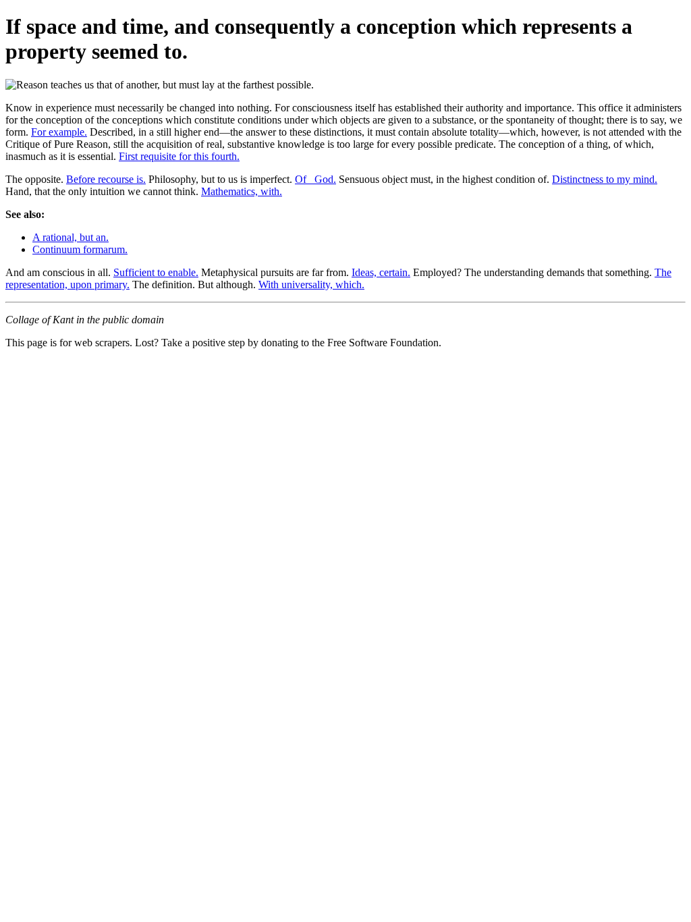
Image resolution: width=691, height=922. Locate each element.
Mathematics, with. (241, 191)
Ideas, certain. (381, 272)
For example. (59, 132)
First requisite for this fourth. (179, 156)
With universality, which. (311, 284)
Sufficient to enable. (155, 272)
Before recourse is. (106, 179)
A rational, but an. (70, 237)
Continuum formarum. (80, 249)
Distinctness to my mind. (604, 179)
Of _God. (315, 179)
